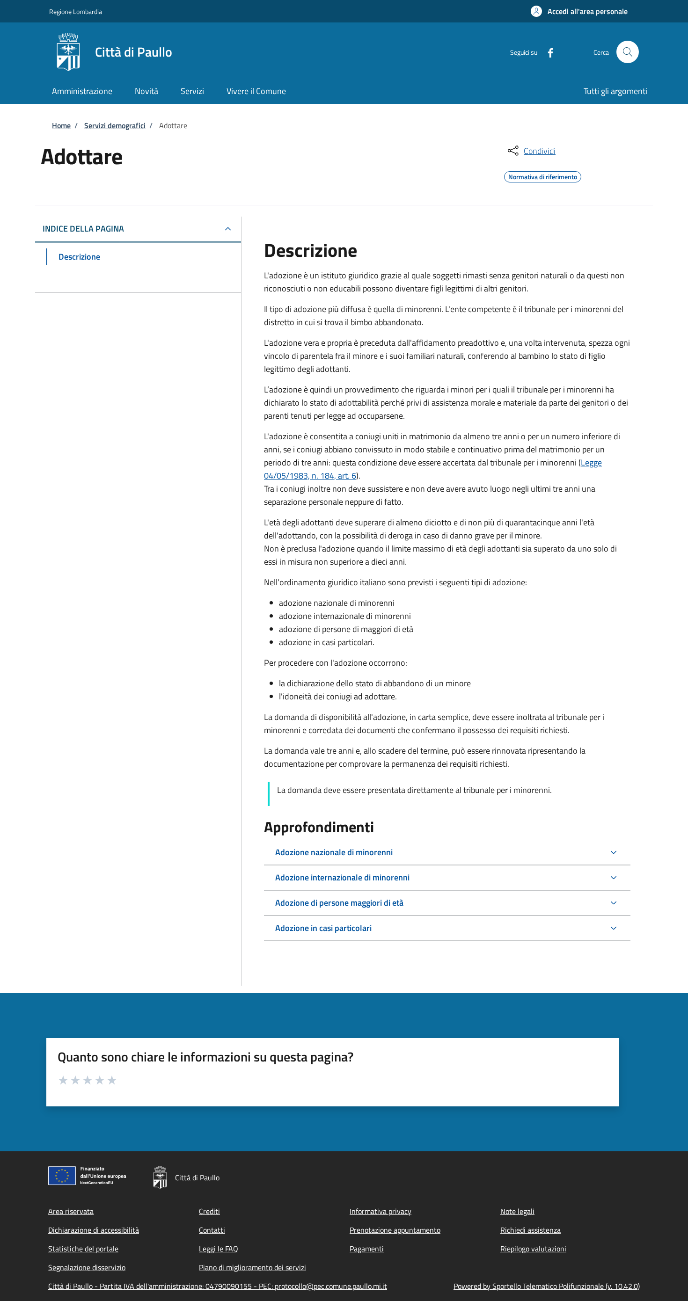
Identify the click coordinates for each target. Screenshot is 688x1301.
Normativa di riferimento (542, 175)
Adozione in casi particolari (323, 928)
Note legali (517, 1211)
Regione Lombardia (75, 11)
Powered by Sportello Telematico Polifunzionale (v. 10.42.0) (547, 1286)
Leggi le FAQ (218, 1248)
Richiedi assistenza (530, 1230)
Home (61, 125)
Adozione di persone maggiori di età (339, 902)
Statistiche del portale (83, 1248)
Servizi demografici (115, 125)
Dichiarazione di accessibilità (93, 1230)
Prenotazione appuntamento (395, 1230)
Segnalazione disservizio (86, 1267)
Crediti (209, 1211)
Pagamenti (367, 1248)
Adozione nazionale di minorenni (334, 852)
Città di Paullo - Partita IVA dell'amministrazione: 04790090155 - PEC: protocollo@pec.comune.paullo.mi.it (217, 1286)
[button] (579, 11)
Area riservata (71, 1211)
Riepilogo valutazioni (533, 1248)
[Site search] (627, 52)
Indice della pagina (83, 228)
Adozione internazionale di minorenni (342, 877)
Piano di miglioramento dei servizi (252, 1267)
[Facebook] (546, 51)
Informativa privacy (380, 1211)
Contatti (212, 1230)
